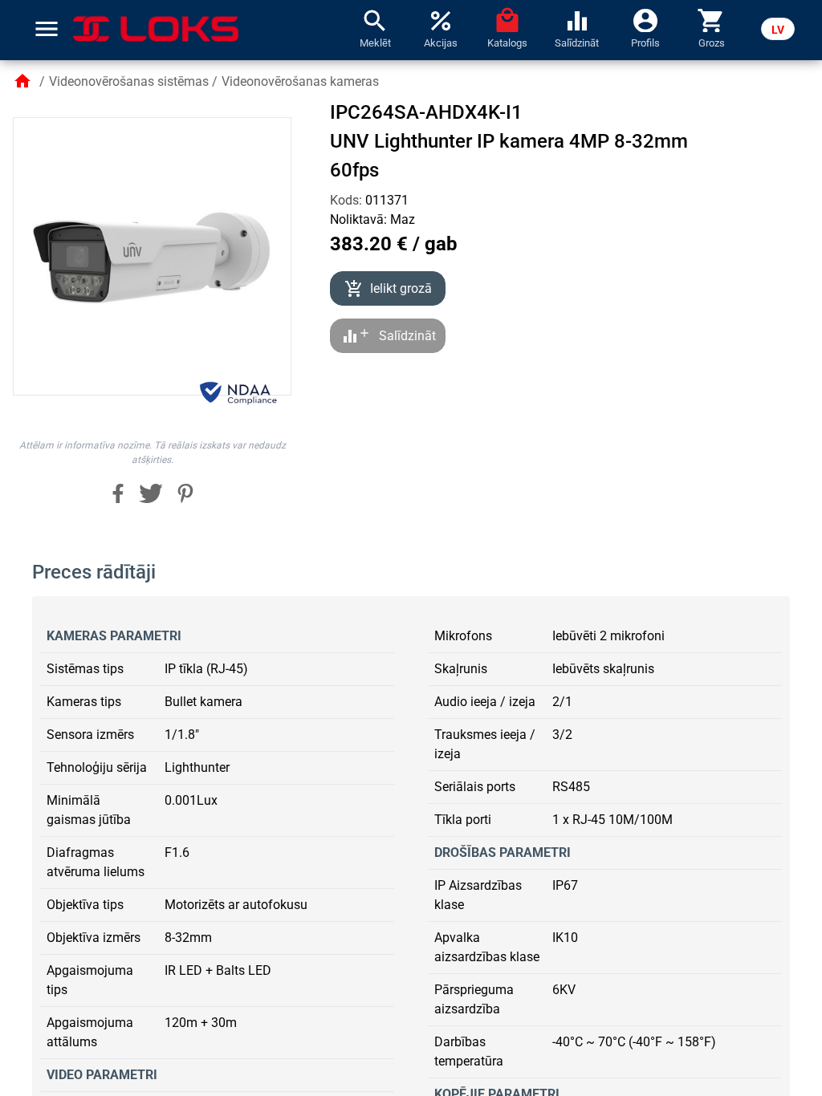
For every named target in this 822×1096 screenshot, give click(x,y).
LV (777, 29)
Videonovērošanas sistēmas (129, 81)
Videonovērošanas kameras (300, 81)
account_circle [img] (645, 19)
